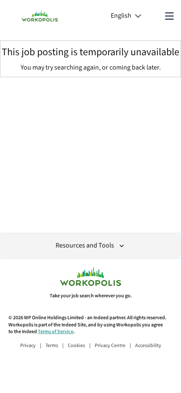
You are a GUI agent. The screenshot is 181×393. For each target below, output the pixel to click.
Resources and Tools (85, 245)
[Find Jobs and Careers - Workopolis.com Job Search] (40, 16)
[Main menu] (169, 16)
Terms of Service (55, 331)
